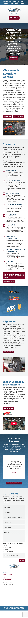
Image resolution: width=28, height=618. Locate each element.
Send (22, 568)
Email (6, 557)
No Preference (9, 559)
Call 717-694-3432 (8, 582)
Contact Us (8, 359)
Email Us (7, 116)
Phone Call (8, 555)
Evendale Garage (15, 614)
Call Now (14, 18)
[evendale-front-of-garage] (14, 142)
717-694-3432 (18, 116)
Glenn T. (14, 480)
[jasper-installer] (14, 135)
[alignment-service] (14, 379)
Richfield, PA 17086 (18, 2)
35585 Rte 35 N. (8, 2)
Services (13, 58)
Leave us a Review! (14, 490)
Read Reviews (9, 289)
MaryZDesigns (21, 616)
